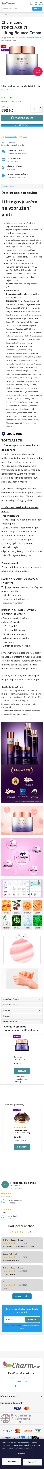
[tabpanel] (22, 1059)
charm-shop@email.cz (23, 1378)
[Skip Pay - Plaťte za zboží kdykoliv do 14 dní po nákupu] (19, 1438)
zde (31, 1448)
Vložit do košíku (24, 118)
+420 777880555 (23, 1382)
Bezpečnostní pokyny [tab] (11, 999)
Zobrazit (22, 1071)
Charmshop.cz (23, 1386)
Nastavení (22, 1453)
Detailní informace (8, 89)
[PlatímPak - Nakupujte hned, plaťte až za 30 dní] (34, 1438)
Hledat (37, 9)
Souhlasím (32, 1462)
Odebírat (32, 1320)
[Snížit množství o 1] (40, 110)
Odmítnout (11, 1461)
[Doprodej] (22, 1044)
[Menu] (41, 3)
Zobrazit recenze (16, 1188)
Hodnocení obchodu (22, 1226)
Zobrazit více (22, 1296)
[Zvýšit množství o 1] (40, 107)
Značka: (8, 142)
